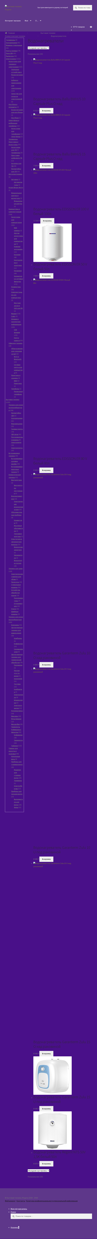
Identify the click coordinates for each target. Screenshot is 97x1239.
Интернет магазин (13, 20)
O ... (36, 20)
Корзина (15, 1227)
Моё (26, 20)
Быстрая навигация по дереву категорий (53, 7)
